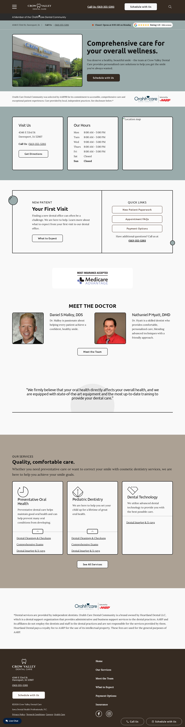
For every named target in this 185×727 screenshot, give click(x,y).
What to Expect (47, 238)
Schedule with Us (140, 6)
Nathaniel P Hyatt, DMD (151, 314)
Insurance (102, 704)
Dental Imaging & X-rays (31, 550)
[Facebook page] (99, 714)
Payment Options (137, 228)
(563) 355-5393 (62, 25)
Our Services (103, 669)
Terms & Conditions (35, 714)
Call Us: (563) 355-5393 (100, 6)
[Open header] (15, 7)
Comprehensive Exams (30, 544)
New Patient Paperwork (137, 209)
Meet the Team (92, 351)
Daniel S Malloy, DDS (66, 314)
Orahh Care (59, 714)
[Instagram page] (109, 714)
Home (99, 661)
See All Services (92, 564)
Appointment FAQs (137, 219)
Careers (49, 714)
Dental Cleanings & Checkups (34, 538)
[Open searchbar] (170, 7)
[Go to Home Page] (39, 7)
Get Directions (33, 153)
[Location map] (147, 143)
